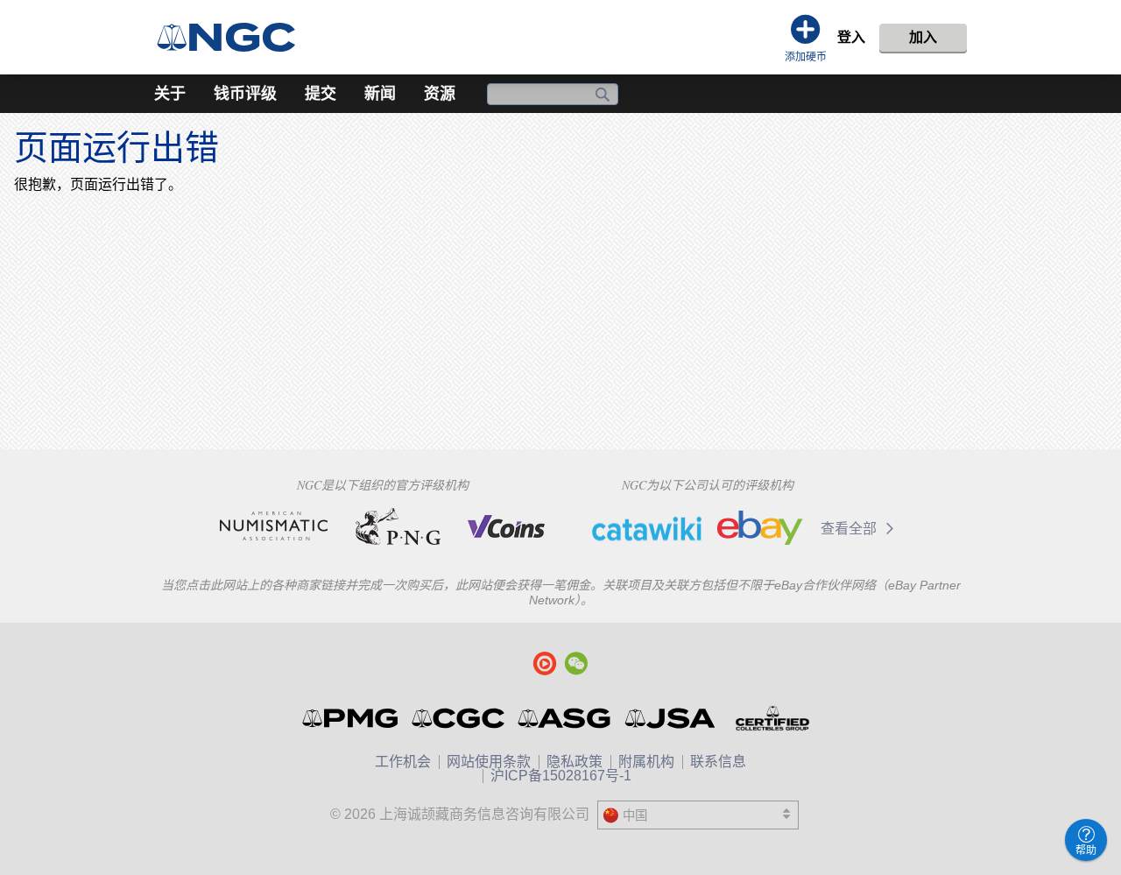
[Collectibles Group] (772, 718)
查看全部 (850, 528)
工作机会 (403, 761)
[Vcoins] (507, 526)
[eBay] (760, 528)
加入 (923, 37)
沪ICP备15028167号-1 (560, 775)
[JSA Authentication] (670, 718)
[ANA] (273, 526)
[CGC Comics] (459, 718)
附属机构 (646, 761)
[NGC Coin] (233, 37)
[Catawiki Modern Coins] (647, 528)
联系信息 (718, 761)
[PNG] (398, 526)
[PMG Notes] (351, 718)
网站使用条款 (489, 761)
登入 (851, 37)
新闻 (380, 93)
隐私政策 (574, 761)
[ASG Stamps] (565, 718)
